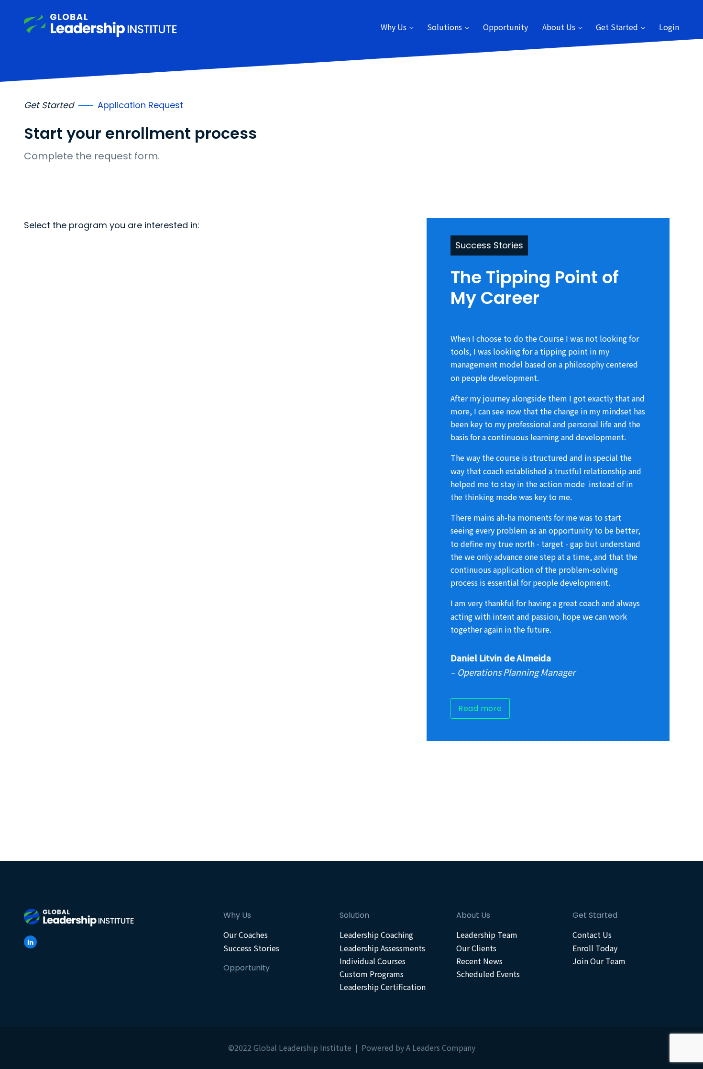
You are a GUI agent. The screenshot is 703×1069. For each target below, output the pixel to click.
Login (669, 27)
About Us (558, 27)
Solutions (444, 27)
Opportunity (505, 27)
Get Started (617, 27)
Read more (480, 708)
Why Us (393, 27)
